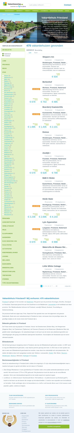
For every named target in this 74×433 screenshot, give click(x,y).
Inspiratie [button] (19, 10)
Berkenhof (47, 82)
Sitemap (24, 427)
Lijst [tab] (29, 52)
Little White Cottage (51, 266)
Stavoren (64, 353)
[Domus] (33, 136)
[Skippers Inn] (33, 61)
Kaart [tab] (35, 52)
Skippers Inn (48, 57)
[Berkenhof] (33, 86)
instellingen (66, 420)
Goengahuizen (47, 253)
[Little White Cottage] (33, 270)
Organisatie (25, 416)
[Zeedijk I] (33, 157)
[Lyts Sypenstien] (33, 226)
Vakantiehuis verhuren (56, 10)
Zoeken (67, 10)
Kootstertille (47, 113)
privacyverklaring (52, 422)
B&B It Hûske (48, 178)
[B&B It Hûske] (33, 182)
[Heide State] (33, 203)
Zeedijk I (46, 153)
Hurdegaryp (46, 205)
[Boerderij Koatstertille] (33, 111)
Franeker (45, 159)
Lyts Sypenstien (49, 222)
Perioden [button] (35, 10)
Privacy (24, 421)
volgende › (68, 286)
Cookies (24, 423)
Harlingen (26, 355)
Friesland (56, 63)
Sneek (51, 353)
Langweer (46, 228)
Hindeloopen (47, 63)
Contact (67, 5)
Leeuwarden (52, 304)
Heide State (47, 199)
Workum (45, 88)
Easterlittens (47, 184)
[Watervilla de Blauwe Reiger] (33, 251)
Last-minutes (44, 10)
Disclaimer (25, 419)
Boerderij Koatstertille (52, 107)
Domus (45, 132)
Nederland (65, 63)
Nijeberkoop (47, 272)
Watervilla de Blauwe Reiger (55, 247)
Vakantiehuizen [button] (9, 10)
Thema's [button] (27, 10)
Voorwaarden (26, 425)
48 (56, 286)
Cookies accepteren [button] (54, 426)
